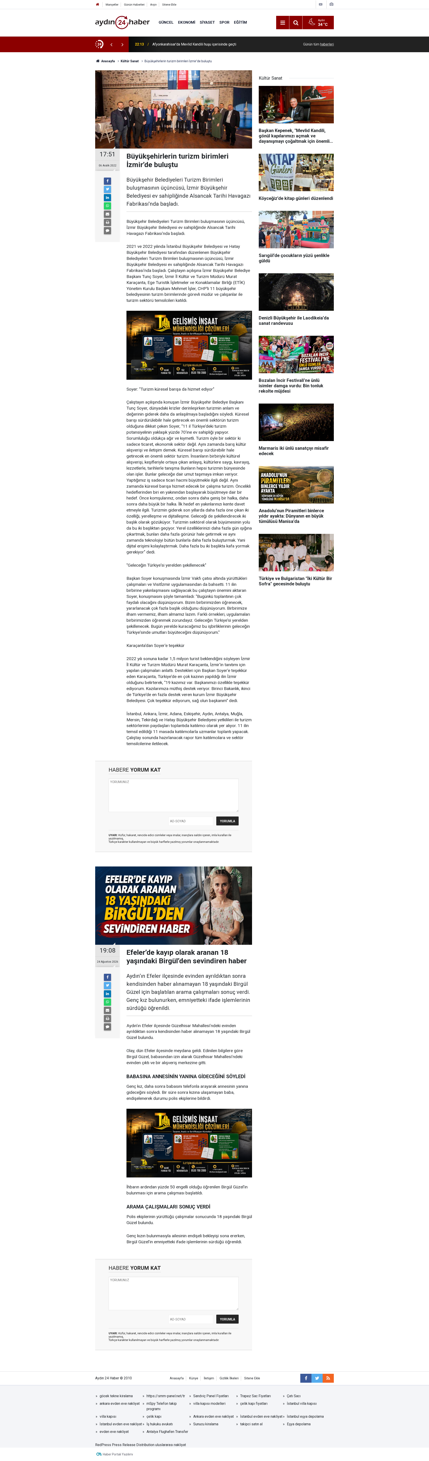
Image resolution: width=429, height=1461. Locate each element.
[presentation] (111, 44)
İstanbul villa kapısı (302, 1403)
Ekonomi (186, 22)
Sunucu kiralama (205, 1424)
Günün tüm (318, 44)
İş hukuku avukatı (160, 1424)
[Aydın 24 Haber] (122, 22)
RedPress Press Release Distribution (124, 1445)
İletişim (209, 1378)
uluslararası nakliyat (170, 1445)
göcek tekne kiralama (116, 1396)
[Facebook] (107, 181)
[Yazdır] (107, 222)
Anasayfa (177, 1378)
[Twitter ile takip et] (317, 1378)
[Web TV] (320, 4)
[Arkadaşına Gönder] (107, 214)
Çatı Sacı (294, 1396)
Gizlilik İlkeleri (229, 1378)
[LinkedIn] (107, 197)
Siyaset (207, 22)
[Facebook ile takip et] (305, 1378)
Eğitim (240, 22)
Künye (193, 1378)
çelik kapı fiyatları (253, 1403)
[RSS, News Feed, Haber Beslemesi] (328, 1378)
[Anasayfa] (97, 4)
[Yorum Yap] (107, 230)
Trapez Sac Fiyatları (255, 1396)
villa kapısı (108, 1416)
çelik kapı (154, 1416)
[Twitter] (107, 189)
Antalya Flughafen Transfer (167, 1432)
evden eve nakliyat (114, 1432)
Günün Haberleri (134, 4)
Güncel (166, 22)
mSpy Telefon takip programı (162, 1406)
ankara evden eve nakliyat (120, 1403)
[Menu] (283, 23)
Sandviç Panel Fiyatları (211, 1396)
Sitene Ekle (169, 4)
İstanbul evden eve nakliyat (261, 1416)
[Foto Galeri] (331, 4)
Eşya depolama (299, 1424)
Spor (224, 22)
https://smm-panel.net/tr (166, 1396)
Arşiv (153, 4)
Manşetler (112, 4)
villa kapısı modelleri (209, 1403)
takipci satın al (251, 1424)
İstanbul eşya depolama (305, 1416)
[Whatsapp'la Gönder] (107, 205)
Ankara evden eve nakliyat (213, 1416)
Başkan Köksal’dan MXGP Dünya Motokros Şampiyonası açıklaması (204, 44)
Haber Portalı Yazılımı (118, 1454)
